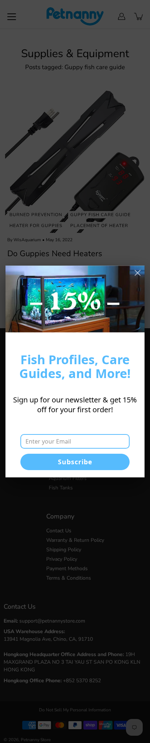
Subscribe (75, 461)
